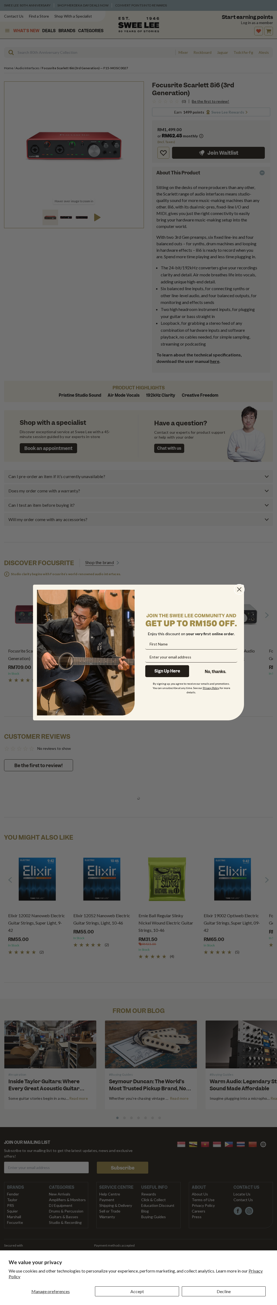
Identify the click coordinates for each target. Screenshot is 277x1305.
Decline (224, 1291)
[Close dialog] (239, 589)
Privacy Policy (211, 688)
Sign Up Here (167, 671)
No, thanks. (215, 671)
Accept (137, 1291)
